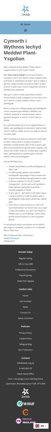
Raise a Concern (25, 318)
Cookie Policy (25, 338)
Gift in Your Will (25, 264)
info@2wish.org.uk (25, 363)
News (25, 307)
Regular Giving (25, 258)
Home (25, 295)
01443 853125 (25, 368)
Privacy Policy (25, 333)
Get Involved (25, 301)
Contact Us (25, 312)
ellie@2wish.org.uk (11, 238)
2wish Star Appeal (25, 281)
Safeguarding (25, 344)
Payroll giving (25, 275)
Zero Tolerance (25, 350)
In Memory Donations (25, 269)
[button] (26, 30)
